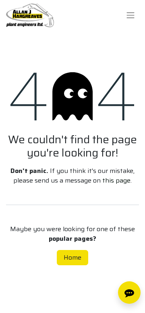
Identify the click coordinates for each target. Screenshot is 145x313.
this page (116, 180)
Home (72, 257)
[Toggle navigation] (130, 15)
